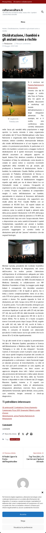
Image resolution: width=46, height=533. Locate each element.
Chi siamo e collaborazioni (22, 2)
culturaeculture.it (12, 10)
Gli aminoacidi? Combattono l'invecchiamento (19, 407)
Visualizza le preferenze (23, 527)
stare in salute (14, 439)
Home (4, 28)
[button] (42, 492)
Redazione (8, 44)
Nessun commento (23, 44)
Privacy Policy (7, 2)
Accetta (23, 514)
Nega (23, 521)
